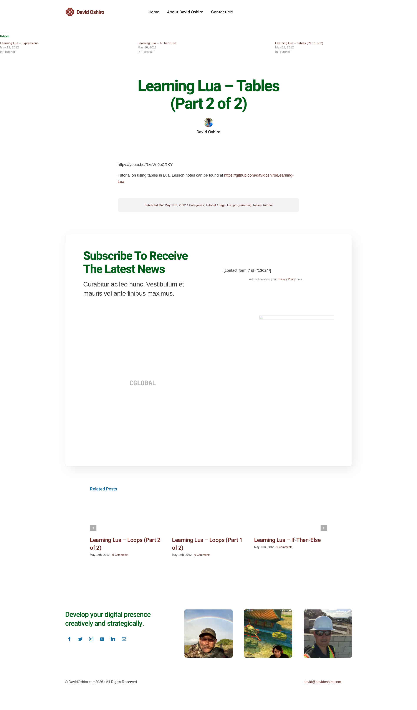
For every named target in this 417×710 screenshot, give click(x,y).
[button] (93, 528)
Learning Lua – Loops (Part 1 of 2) (207, 544)
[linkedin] (113, 639)
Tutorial (211, 205)
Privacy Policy (287, 279)
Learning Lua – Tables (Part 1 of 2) (299, 43)
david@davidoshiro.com (322, 682)
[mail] (123, 639)
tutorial (268, 205)
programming (242, 205)
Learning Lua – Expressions (19, 43)
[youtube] (102, 639)
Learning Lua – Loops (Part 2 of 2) (125, 544)
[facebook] (69, 639)
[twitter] (80, 639)
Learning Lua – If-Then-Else (157, 43)
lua (229, 205)
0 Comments (120, 554)
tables (257, 205)
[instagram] (91, 639)
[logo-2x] (90, 9)
